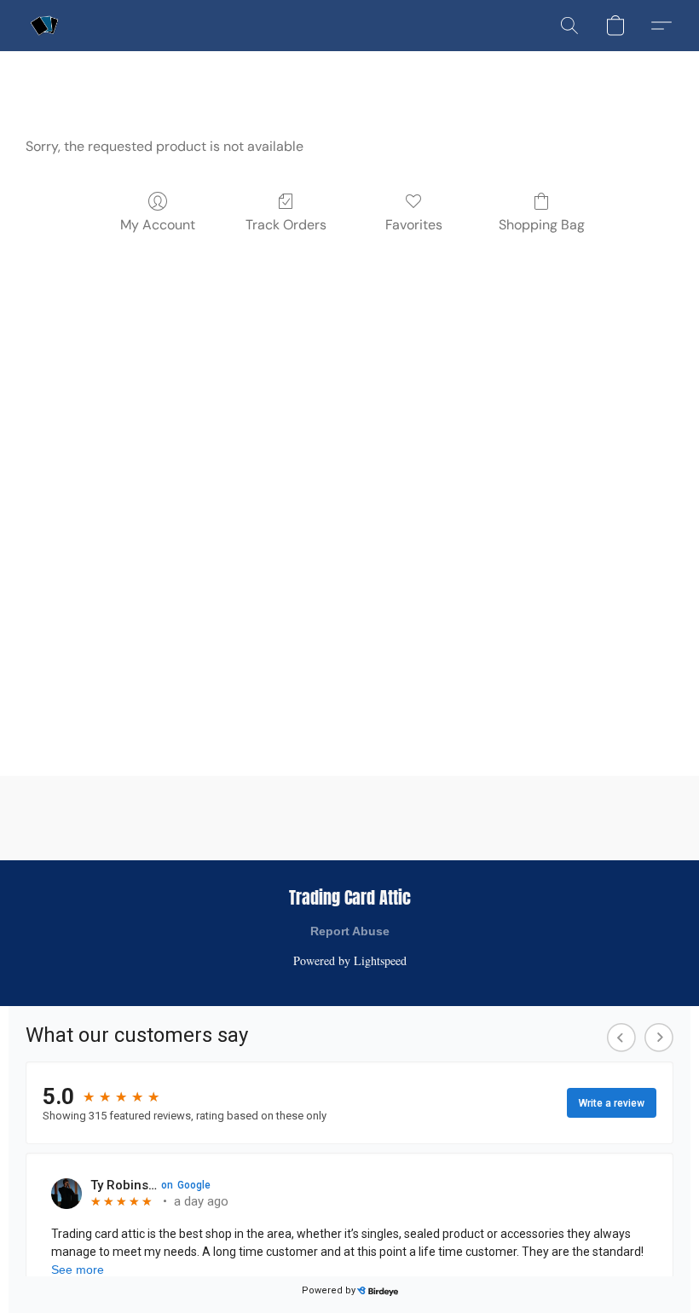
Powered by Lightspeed (350, 960)
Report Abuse (350, 931)
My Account (157, 225)
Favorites (413, 225)
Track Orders (286, 225)
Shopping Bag (542, 225)
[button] (44, 26)
